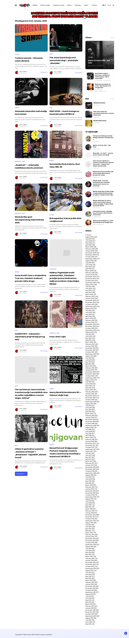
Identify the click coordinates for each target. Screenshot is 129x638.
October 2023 (91, 304)
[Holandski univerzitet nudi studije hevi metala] (31, 91)
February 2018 (91, 439)
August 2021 (91, 356)
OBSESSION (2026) (99, 103)
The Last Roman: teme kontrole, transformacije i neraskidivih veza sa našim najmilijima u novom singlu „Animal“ (31, 393)
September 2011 (92, 592)
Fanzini (52, 389)
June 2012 (90, 574)
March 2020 (91, 390)
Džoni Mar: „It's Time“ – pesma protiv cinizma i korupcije (103, 154)
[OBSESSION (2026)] (88, 105)
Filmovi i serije (45, 5)
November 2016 (92, 469)
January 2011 (91, 608)
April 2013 (90, 554)
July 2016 (90, 477)
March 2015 (90, 509)
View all (112, 37)
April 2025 (90, 269)
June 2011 (90, 598)
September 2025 (92, 259)
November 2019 (92, 398)
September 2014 (92, 521)
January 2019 (91, 418)
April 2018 (89, 435)
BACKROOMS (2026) (99, 120)
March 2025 (90, 271)
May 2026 (90, 243)
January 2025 (91, 275)
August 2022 (91, 332)
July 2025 (90, 263)
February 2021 (91, 368)
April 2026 (90, 245)
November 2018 (92, 421)
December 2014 (92, 515)
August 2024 (91, 285)
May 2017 (90, 457)
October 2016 (91, 471)
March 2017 (90, 461)
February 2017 (91, 463)
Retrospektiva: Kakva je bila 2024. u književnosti (66, 219)
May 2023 (90, 314)
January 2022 (91, 346)
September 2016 (92, 473)
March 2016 (90, 485)
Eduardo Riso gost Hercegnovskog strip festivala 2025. (29, 220)
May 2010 (89, 624)
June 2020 (90, 384)
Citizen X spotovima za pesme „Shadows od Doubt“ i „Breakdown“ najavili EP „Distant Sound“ (30, 453)
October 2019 (91, 400)
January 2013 (91, 560)
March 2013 (90, 556)
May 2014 (90, 529)
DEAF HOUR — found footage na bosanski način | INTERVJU (64, 112)
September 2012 (92, 568)
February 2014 (91, 535)
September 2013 (92, 545)
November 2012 (92, 564)
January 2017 (91, 465)
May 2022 (90, 338)
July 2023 (90, 310)
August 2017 (91, 451)
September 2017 (92, 449)
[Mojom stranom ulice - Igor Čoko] (88, 147)
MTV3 (51, 54)
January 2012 (91, 584)
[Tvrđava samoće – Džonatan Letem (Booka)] (31, 38)
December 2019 (92, 396)
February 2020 (91, 392)
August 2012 (91, 570)
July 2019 (90, 406)
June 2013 (90, 551)
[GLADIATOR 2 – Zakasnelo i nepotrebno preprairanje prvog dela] (31, 314)
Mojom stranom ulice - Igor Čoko (99, 61)
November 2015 (92, 493)
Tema (86, 5)
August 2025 (91, 261)
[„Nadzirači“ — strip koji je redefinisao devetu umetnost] (31, 144)
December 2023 (92, 300)
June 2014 (90, 527)
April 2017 (90, 459)
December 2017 (92, 443)
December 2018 (92, 420)
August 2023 (91, 308)
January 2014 (91, 537)
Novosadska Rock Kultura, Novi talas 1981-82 (65, 165)
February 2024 (91, 296)
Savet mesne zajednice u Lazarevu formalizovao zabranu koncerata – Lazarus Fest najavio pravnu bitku (103, 163)
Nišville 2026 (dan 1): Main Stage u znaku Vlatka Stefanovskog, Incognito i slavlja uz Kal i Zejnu (103, 193)
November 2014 (91, 517)
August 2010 (91, 618)
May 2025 (90, 267)
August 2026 (91, 237)
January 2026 (91, 251)
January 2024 (91, 298)
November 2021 (92, 350)
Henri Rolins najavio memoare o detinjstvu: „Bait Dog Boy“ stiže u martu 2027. (102, 76)
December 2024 (92, 277)
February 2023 (91, 320)
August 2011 (90, 594)
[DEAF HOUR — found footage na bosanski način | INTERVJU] (66, 91)
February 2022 (91, 344)
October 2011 (91, 590)
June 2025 (90, 265)
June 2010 (90, 622)
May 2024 (90, 290)
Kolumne (78, 5)
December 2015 (92, 491)
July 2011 (89, 596)
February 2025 (91, 273)
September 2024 (92, 283)
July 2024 (90, 287)
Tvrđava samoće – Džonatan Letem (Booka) (29, 59)
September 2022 (92, 330)
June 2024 (90, 289)
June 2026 (90, 241)
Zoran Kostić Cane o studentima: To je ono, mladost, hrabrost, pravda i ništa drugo (30, 278)
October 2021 (91, 352)
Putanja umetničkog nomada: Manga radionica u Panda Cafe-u (103, 137)
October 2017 (91, 447)
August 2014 (91, 523)
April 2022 (90, 340)
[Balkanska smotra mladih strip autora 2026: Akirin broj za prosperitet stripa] (88, 174)
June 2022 (90, 336)
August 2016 (91, 475)
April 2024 (90, 292)
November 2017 (91, 445)
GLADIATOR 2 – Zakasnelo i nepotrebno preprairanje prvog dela (30, 337)
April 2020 (90, 388)
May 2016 (90, 481)
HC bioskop (53, 269)
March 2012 (90, 580)
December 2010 (92, 610)
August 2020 (91, 380)
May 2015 (90, 505)
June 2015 (90, 503)
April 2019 (90, 412)
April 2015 (90, 507)
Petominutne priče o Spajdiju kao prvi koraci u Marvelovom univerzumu (102, 213)
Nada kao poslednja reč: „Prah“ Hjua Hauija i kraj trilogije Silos (103, 85)
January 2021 (91, 370)
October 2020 (91, 376)
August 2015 (90, 499)
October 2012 (91, 566)
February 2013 (91, 558)
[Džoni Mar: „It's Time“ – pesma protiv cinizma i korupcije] (88, 155)
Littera (69, 5)
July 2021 (89, 358)
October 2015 (91, 495)
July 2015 (89, 501)
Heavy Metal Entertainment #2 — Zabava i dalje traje (65, 394)
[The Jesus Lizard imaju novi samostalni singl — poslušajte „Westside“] (66, 38)
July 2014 (90, 525)
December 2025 (92, 253)
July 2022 (89, 334)
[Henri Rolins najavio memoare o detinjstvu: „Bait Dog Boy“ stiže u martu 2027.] (90, 76)
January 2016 (91, 489)
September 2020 (92, 378)
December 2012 (92, 562)
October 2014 (91, 519)
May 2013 (90, 553)
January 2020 (91, 394)
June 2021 (90, 360)
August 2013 (90, 547)
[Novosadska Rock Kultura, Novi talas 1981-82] (66, 144)
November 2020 (92, 374)
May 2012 (90, 576)
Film (51, 108)
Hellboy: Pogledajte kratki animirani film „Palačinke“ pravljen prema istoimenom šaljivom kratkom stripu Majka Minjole (64, 278)
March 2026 (90, 247)
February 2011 (91, 606)
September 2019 (92, 402)
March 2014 (90, 533)
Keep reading (44, 72)
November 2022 (92, 326)
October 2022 (91, 328)
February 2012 (91, 582)
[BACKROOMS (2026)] (88, 123)
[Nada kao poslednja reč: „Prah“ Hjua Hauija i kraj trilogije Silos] (90, 86)
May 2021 (90, 362)
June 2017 (90, 455)
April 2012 (90, 578)
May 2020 (90, 386)
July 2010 (89, 620)
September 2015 (92, 497)
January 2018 (91, 441)
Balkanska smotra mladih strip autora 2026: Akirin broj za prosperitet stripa (103, 173)
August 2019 (91, 404)
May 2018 (90, 433)
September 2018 (92, 425)
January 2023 (91, 322)
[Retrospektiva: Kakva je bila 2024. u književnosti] (66, 197)
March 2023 (90, 318)
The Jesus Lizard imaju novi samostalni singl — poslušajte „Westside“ (64, 60)
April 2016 (89, 483)
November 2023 (92, 302)
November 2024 (92, 279)
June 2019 (90, 408)
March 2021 (90, 366)
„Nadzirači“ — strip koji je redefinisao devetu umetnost (29, 166)
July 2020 (89, 382)
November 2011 (91, 588)
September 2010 (92, 616)
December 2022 (92, 324)
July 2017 (90, 453)
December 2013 (92, 539)
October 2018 (91, 423)
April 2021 (90, 364)
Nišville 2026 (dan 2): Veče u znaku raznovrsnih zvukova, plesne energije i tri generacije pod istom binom (103, 203)
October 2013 (91, 543)
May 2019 (90, 410)
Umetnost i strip (58, 5)
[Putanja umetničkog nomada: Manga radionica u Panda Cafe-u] (88, 139)
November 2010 (92, 612)
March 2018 (90, 437)
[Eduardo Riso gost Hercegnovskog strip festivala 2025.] (31, 197)
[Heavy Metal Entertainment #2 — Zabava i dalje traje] (66, 370)
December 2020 (92, 372)
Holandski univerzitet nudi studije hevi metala (31, 112)
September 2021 (92, 354)
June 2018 (90, 431)
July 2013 (89, 549)
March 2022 (90, 342)
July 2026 (90, 239)
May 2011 (89, 600)
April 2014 (90, 531)
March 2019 (90, 414)
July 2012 (89, 572)
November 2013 (92, 541)
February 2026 (91, 249)
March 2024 (90, 294)
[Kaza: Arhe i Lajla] (66, 314)
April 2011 (89, 602)
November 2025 (92, 255)
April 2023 (90, 316)
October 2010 (91, 614)
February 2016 (91, 487)
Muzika (35, 5)
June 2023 (90, 312)
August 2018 (91, 427)
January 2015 (91, 513)
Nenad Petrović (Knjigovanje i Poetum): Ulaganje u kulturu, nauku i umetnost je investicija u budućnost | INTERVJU (65, 452)
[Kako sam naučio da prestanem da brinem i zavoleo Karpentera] (88, 114)
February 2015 (91, 511)
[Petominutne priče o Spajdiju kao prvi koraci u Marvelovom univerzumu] (88, 214)
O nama (94, 5)
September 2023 (92, 306)
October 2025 (91, 257)
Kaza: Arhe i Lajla (58, 336)
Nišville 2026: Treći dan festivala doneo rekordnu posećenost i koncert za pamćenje (101, 183)
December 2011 (91, 586)
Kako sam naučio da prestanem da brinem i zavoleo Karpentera (103, 113)
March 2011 (90, 604)
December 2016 (92, 467)
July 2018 (90, 429)
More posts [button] (20, 474)
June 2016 (90, 479)
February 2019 (91, 416)
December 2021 (91, 348)
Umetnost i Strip (20, 161)
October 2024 (91, 281)
